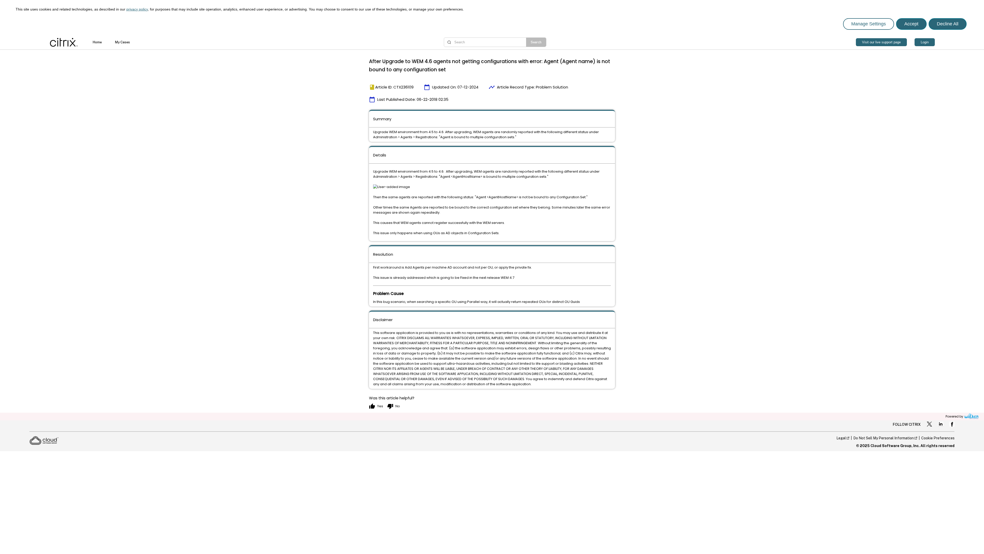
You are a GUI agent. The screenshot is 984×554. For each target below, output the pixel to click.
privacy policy (137, 9)
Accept (911, 23)
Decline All (947, 23)
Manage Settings (868, 23)
